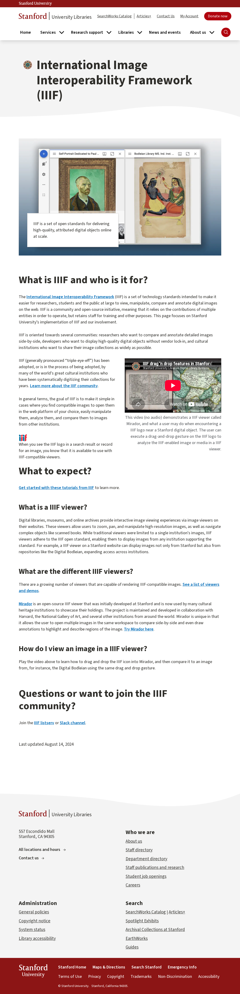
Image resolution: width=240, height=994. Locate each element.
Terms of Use (70, 976)
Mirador (25, 604)
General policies (34, 912)
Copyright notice (34, 921)
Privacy (94, 976)
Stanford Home (72, 967)
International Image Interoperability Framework (70, 297)
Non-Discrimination (175, 976)
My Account (189, 16)
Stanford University (35, 3)
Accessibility (208, 976)
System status (32, 930)
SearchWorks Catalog (114, 16)
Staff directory (139, 850)
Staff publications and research (155, 867)
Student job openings (146, 876)
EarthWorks (137, 938)
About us (134, 841)
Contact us (29, 858)
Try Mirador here (139, 629)
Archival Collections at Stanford (155, 930)
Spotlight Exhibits (142, 921)
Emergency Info (182, 967)
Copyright (115, 976)
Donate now (218, 16)
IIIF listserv (44, 723)
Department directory (146, 859)
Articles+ (144, 16)
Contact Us (166, 16)
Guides (132, 947)
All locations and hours (39, 850)
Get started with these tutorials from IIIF (56, 488)
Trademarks (141, 976)
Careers (133, 885)
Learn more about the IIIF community (64, 386)
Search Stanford (146, 967)
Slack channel (72, 723)
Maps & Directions (109, 967)
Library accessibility (37, 938)
